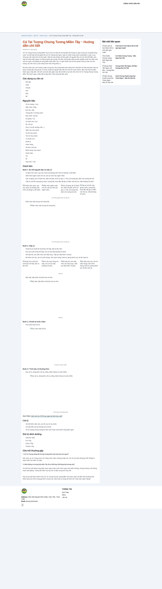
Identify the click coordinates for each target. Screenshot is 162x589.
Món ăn (36, 35)
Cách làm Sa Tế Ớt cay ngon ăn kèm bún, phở (46, 416)
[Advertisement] (81, 20)
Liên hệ (64, 497)
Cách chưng (43, 35)
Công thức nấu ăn (26, 35)
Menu (64, 495)
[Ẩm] (22, 505)
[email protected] (32, 501)
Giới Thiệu (65, 492)
